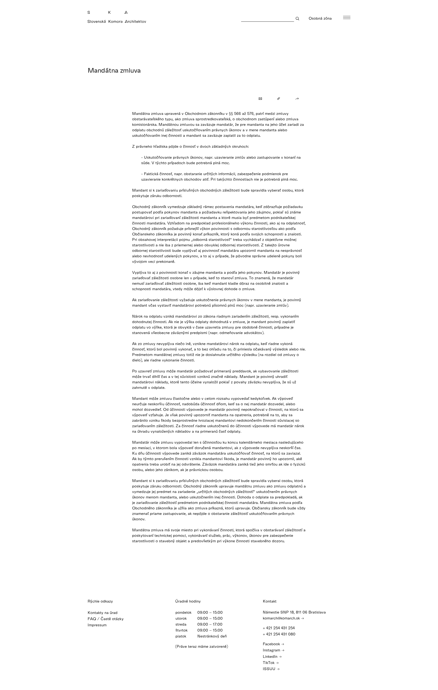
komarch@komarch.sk (282, 618)
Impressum (98, 625)
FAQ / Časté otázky (106, 618)
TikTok (269, 662)
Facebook (272, 644)
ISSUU (269, 668)
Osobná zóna (321, 18)
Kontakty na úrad (103, 612)
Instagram (272, 650)
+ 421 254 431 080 (280, 634)
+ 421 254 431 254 (279, 628)
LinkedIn (271, 656)
